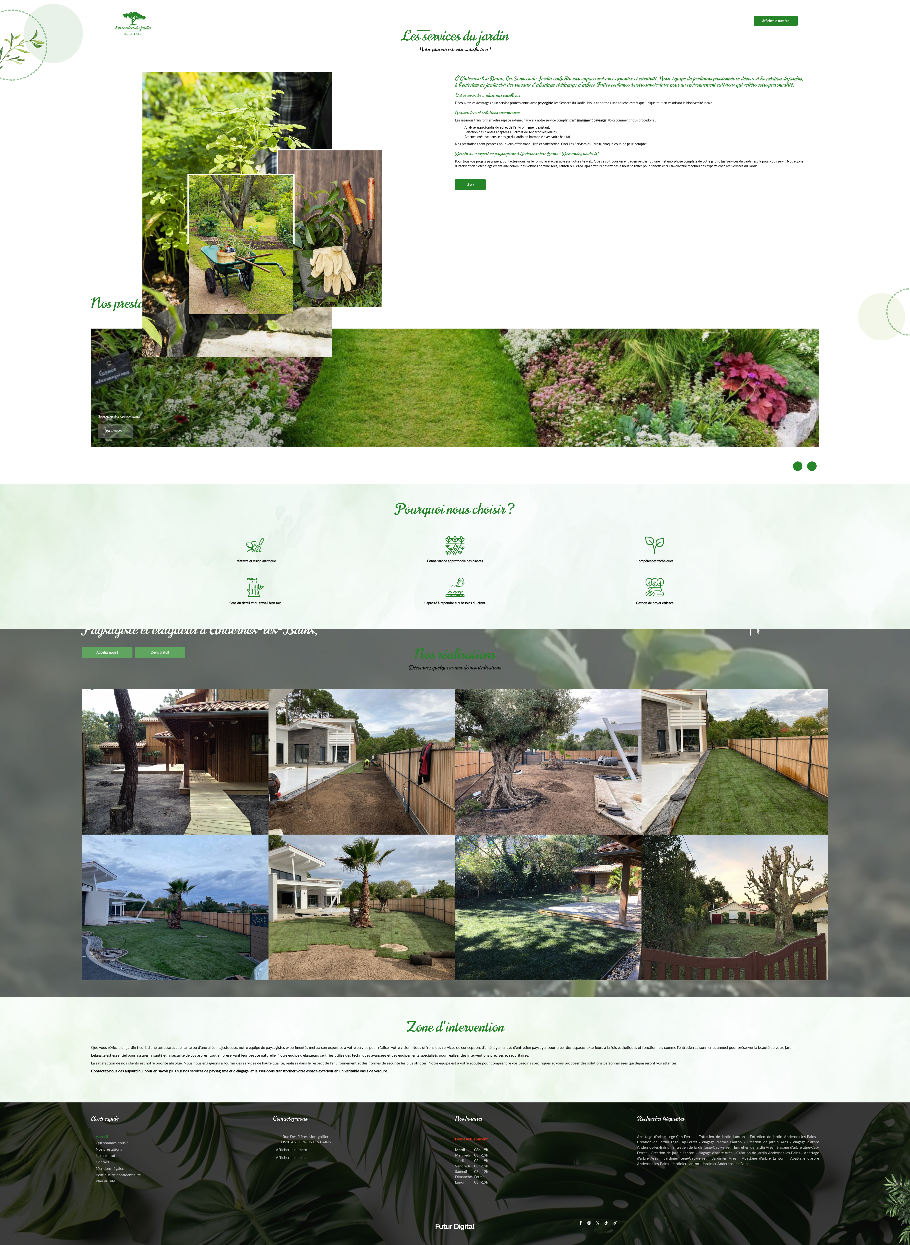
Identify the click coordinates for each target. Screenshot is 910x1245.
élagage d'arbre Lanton (722, 1141)
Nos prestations (498, 21)
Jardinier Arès (724, 1158)
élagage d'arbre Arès (715, 1152)
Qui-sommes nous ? (457, 21)
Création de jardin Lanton (672, 1152)
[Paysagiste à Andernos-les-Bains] (241, 244)
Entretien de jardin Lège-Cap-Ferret (701, 1147)
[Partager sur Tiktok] (806, 5)
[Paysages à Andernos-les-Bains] (175, 762)
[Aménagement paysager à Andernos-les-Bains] (361, 762)
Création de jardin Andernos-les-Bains (768, 1152)
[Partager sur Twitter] (797, 5)
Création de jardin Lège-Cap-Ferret (667, 1141)
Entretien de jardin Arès (753, 1147)
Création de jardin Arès (767, 1141)
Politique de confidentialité (118, 1174)
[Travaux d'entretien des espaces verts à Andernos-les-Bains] (175, 907)
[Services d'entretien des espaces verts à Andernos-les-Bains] (548, 907)
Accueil (423, 21)
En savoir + (115, 431)
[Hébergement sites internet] (455, 1235)
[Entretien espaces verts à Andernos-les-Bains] (361, 907)
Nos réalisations (537, 21)
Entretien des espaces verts (119, 416)
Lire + (470, 184)
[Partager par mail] (814, 5)
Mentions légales (110, 1168)
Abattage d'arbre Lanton (763, 1158)
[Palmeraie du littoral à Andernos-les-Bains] (548, 762)
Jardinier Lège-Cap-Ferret (685, 1158)
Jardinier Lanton (685, 1163)
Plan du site (105, 1181)
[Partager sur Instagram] (789, 5)
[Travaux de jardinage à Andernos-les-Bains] (330, 228)
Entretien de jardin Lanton (722, 1136)
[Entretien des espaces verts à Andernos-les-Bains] (735, 762)
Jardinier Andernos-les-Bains (725, 1163)
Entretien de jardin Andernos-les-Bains (783, 1136)
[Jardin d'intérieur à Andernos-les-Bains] (735, 907)
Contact (570, 21)
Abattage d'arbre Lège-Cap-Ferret (665, 1136)
